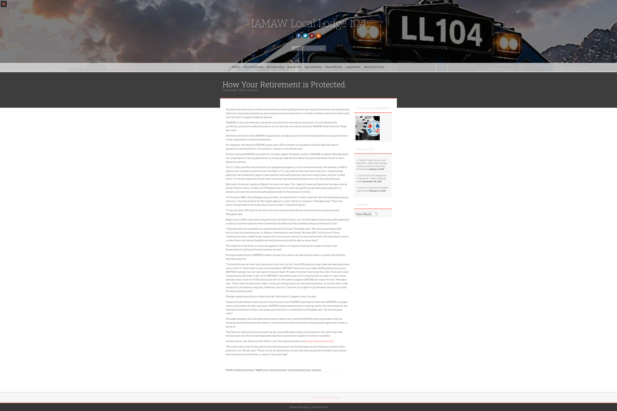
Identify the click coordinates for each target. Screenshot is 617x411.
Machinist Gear (374, 66)
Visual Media (333, 66)
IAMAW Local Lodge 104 (308, 23)
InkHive (307, 407)
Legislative (353, 66)
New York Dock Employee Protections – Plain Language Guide (371, 178)
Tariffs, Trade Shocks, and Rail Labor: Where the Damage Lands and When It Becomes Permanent (372, 165)
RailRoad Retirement (244, 370)
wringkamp (252, 90)
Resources (294, 66)
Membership (275, 66)
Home (236, 66)
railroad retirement (278, 370)
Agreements (313, 66)
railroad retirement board (299, 370)
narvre (265, 370)
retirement (316, 370)
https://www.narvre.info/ (320, 341)
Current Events (253, 66)
